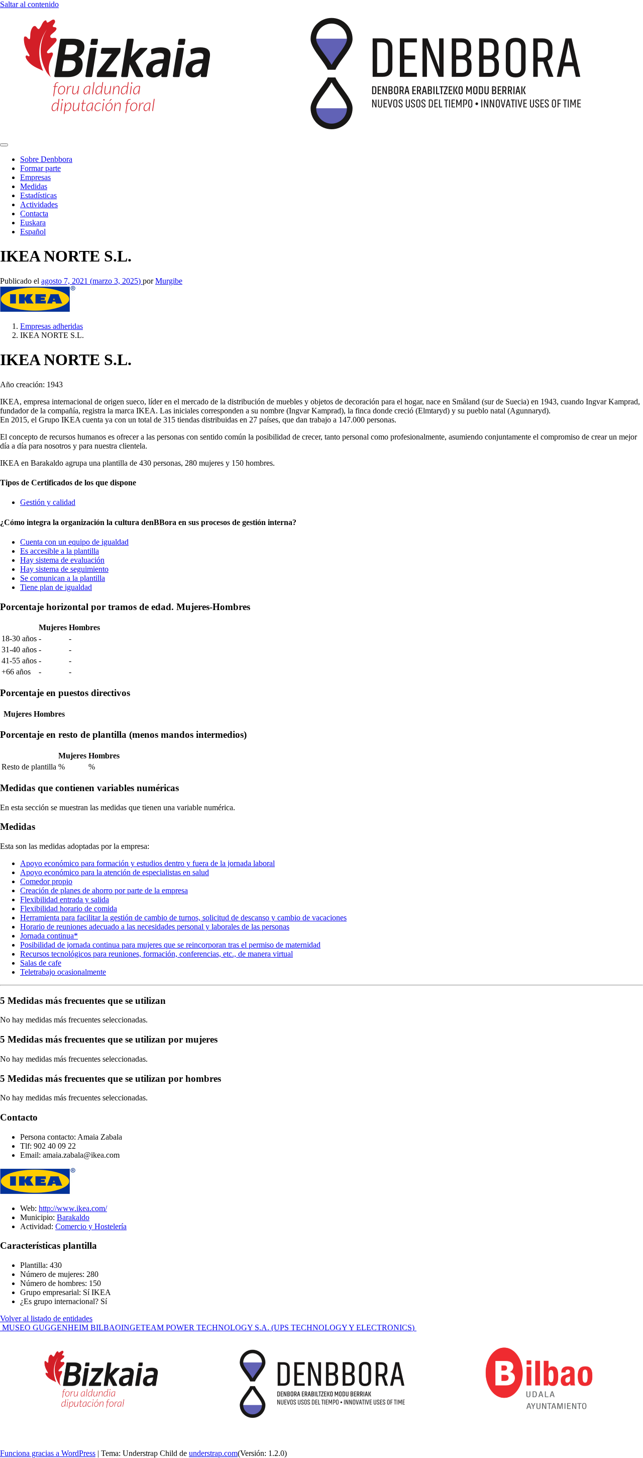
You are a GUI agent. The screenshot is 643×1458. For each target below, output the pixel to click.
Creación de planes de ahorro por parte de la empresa (104, 890)
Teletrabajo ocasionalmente (63, 972)
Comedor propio (46, 881)
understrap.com (213, 1453)
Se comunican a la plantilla (62, 578)
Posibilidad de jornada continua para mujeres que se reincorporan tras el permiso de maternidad (170, 944)
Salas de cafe (40, 963)
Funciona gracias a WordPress (47, 1453)
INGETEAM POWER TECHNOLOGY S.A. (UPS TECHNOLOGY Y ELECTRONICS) (268, 1327)
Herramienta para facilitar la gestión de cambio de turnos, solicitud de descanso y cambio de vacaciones (183, 917)
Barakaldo (73, 1217)
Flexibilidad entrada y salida (64, 899)
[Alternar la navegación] (4, 144)
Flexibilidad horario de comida (68, 908)
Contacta (34, 213)
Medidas (33, 186)
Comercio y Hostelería (91, 1226)
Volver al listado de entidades (46, 1318)
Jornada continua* (49, 935)
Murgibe (168, 281)
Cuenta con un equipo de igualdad (74, 542)
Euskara (33, 222)
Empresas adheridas (51, 326)
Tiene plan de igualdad (56, 587)
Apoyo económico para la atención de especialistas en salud (114, 872)
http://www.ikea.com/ (73, 1208)
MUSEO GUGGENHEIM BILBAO (60, 1327)
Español (33, 231)
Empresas (35, 177)
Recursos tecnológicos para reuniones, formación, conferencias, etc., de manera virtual (156, 954)
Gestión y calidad (47, 502)
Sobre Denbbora (46, 159)
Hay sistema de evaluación (62, 560)
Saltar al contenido (29, 4)
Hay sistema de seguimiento (64, 569)
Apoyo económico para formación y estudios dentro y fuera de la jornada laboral (147, 863)
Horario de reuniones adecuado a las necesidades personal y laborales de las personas (154, 926)
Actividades (39, 204)
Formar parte (40, 168)
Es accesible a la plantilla (59, 551)
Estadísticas (38, 195)
